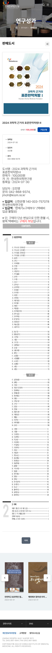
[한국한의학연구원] (11, 4)
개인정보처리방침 (9, 633)
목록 (26, 540)
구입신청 (43, 129)
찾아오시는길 (34, 633)
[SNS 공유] (47, 44)
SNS (31, 623)
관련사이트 (7, 623)
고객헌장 (22, 633)
